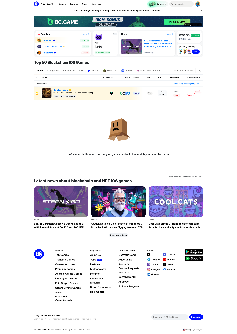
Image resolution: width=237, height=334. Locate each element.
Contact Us (96, 278)
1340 (98, 46)
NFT (162, 91)
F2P (148, 77)
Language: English (194, 329)
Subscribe (196, 317)
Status (136, 77)
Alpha (137, 93)
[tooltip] (200, 70)
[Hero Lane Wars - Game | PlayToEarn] (46, 93)
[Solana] (111, 93)
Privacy (66, 329)
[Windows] (128, 93)
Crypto (162, 94)
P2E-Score (174, 77)
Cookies (88, 329)
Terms (58, 329)
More (85, 34)
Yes (149, 93)
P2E (159, 77)
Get (195, 51)
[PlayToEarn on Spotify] (194, 258)
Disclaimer (77, 329)
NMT (97, 43)
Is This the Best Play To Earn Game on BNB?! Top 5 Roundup (158, 43)
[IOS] (124, 93)
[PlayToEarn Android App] (194, 252)
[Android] (121, 93)
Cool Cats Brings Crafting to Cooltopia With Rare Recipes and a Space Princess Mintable (117, 10)
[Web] (126, 93)
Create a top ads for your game (186, 84)
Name (44, 77)
